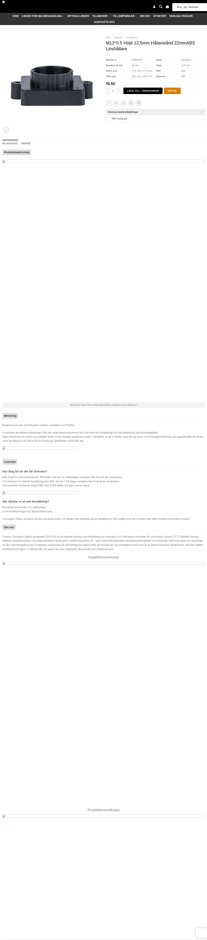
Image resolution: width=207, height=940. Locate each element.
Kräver (25, 143)
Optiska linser (78, 16)
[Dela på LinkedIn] (139, 103)
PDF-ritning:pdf (119, 118)
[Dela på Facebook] (109, 103)
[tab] (10, 143)
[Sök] (160, 6)
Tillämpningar (124, 16)
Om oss (145, 16)
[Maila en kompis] (124, 103)
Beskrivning (10, 143)
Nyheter (159, 16)
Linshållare (131, 37)
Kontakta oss (104, 22)
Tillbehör (99, 16)
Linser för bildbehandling (42, 16)
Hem (15, 16)
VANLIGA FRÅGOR (181, 16)
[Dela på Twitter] (116, 103)
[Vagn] (167, 6)
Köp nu (172, 91)
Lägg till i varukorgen (143, 91)
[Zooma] (6, 130)
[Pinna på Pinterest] (131, 103)
